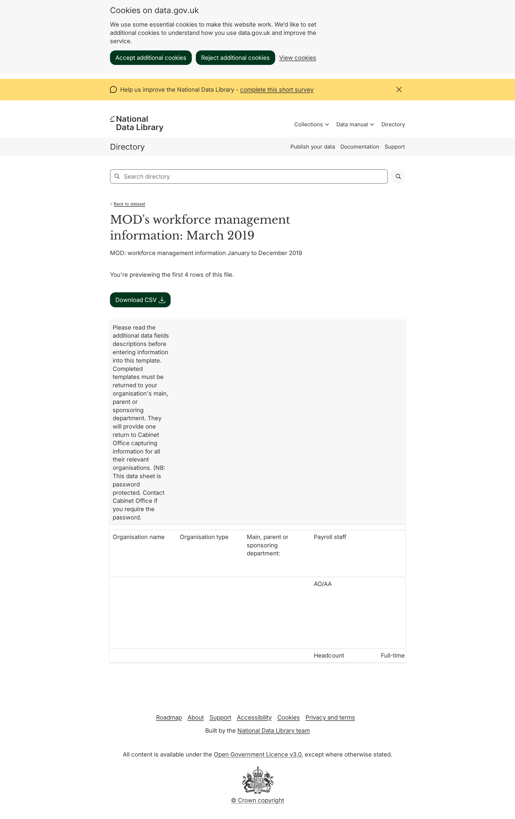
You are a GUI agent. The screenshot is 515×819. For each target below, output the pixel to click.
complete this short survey (277, 89)
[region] (257, 492)
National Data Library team (273, 730)
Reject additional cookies (235, 57)
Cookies (288, 717)
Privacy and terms (330, 717)
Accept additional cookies (150, 57)
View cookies (297, 57)
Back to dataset (129, 203)
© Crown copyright (257, 800)
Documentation (359, 146)
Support (395, 146)
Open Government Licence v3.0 (257, 754)
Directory (393, 124)
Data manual (352, 124)
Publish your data (312, 146)
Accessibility (254, 717)
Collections (308, 124)
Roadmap (169, 717)
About (195, 717)
